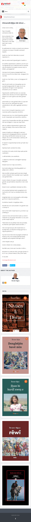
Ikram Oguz (15, 281)
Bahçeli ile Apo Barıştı (9, 17)
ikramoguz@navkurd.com (9, 260)
